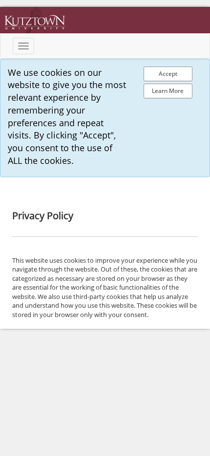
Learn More (168, 91)
